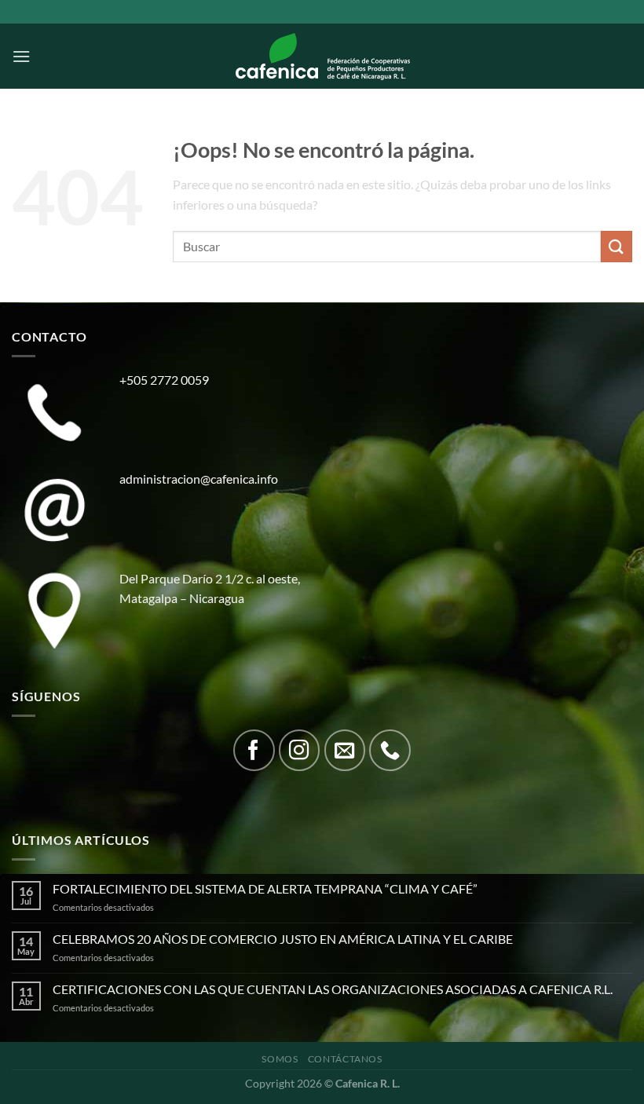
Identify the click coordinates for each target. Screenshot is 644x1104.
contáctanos (345, 1059)
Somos (280, 1059)
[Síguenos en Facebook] (254, 750)
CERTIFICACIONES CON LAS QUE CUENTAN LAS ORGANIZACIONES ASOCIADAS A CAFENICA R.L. (333, 989)
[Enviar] (616, 246)
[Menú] (21, 56)
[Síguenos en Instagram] (299, 750)
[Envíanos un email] (345, 750)
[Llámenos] (390, 750)
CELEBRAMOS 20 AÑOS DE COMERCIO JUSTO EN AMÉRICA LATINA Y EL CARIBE (283, 938)
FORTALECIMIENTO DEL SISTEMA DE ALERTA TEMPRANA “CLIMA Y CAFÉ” (265, 888)
